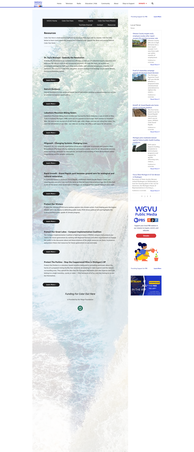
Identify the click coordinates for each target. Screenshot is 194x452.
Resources (111, 25)
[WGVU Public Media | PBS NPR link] (38, 3)
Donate (146, 236)
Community (105, 3)
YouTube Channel (85, 25)
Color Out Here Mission (106, 21)
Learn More (157, 17)
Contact (100, 25)
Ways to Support (128, 3)
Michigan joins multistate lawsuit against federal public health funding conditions (146, 140)
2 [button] (147, 196)
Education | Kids (91, 3)
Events (90, 21)
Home (59, 3)
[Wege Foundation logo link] (80, 308)
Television (69, 3)
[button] (51, 80)
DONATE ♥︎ (143, 3)
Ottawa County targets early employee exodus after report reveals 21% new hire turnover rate (145, 36)
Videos (80, 21)
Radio (79, 3)
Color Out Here (67, 21)
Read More (154, 65)
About (116, 3)
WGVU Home (52, 21)
